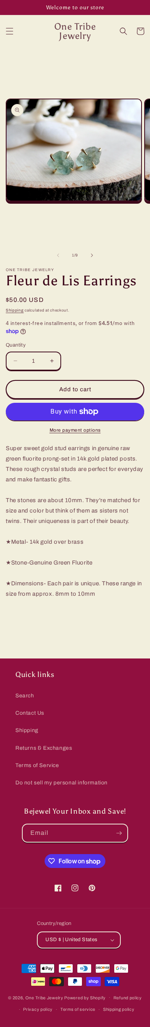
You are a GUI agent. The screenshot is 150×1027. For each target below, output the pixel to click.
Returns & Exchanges (43, 748)
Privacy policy (38, 1009)
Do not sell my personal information (61, 783)
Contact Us (29, 713)
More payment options (75, 430)
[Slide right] (91, 255)
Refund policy (127, 997)
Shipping (15, 310)
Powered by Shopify (85, 997)
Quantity (16, 345)
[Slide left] (58, 255)
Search (24, 696)
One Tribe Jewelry (44, 997)
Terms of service (77, 1009)
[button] (9, 31)
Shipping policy (119, 1009)
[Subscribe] (118, 833)
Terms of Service (37, 765)
